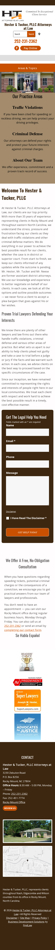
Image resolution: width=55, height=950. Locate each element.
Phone (10, 457)
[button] (27, 68)
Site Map (25, 918)
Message (12, 473)
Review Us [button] (10, 808)
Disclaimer (11, 511)
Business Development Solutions (26, 921)
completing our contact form (22, 630)
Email (10, 441)
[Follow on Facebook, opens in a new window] (16, 48)
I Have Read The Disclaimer (28, 518)
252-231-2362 (25, 41)
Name (10, 425)
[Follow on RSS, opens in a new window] (30, 48)
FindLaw (27, 925)
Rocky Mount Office (14, 802)
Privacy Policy (39, 918)
